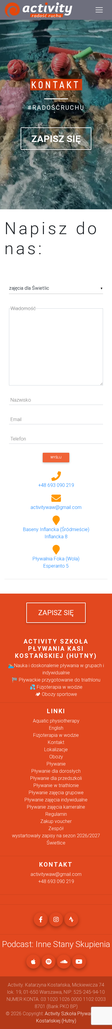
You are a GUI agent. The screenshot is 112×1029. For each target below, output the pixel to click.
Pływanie (56, 764)
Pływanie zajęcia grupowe (56, 792)
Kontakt (56, 742)
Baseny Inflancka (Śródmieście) (56, 532)
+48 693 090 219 (56, 485)
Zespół (56, 828)
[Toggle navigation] (99, 10)
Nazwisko (20, 400)
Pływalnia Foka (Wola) (56, 562)
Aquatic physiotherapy (56, 721)
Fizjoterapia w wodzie (56, 735)
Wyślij (56, 457)
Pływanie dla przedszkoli (56, 778)
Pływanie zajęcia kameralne (56, 807)
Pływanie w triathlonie (56, 785)
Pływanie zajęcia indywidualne (56, 800)
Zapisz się (56, 138)
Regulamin (56, 814)
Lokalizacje (56, 749)
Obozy (56, 757)
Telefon (18, 439)
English (56, 728)
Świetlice (56, 843)
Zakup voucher (56, 821)
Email (16, 419)
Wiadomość (23, 308)
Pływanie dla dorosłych (56, 771)
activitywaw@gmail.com (56, 507)
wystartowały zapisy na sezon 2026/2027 (56, 836)
